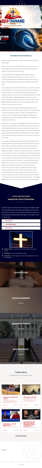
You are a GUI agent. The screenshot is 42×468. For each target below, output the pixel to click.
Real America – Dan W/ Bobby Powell (9, 415)
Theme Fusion (5, 461)
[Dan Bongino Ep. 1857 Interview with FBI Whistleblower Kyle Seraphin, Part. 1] (31, 414)
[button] (21, 220)
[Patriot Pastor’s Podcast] (31, 390)
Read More (5, 405)
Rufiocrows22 (6, 400)
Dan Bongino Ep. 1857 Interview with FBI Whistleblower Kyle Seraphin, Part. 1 (29, 414)
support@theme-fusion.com (29, 461)
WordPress (21, 461)
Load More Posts (21, 436)
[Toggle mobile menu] (39, 7)
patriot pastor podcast (30, 401)
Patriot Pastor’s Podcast (29, 389)
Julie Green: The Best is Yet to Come (9, 389)
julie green (10, 401)
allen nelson (30, 399)
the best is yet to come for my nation (9, 402)
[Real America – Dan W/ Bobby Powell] (11, 415)
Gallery (12, 389)
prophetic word (15, 401)
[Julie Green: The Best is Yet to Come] (11, 390)
